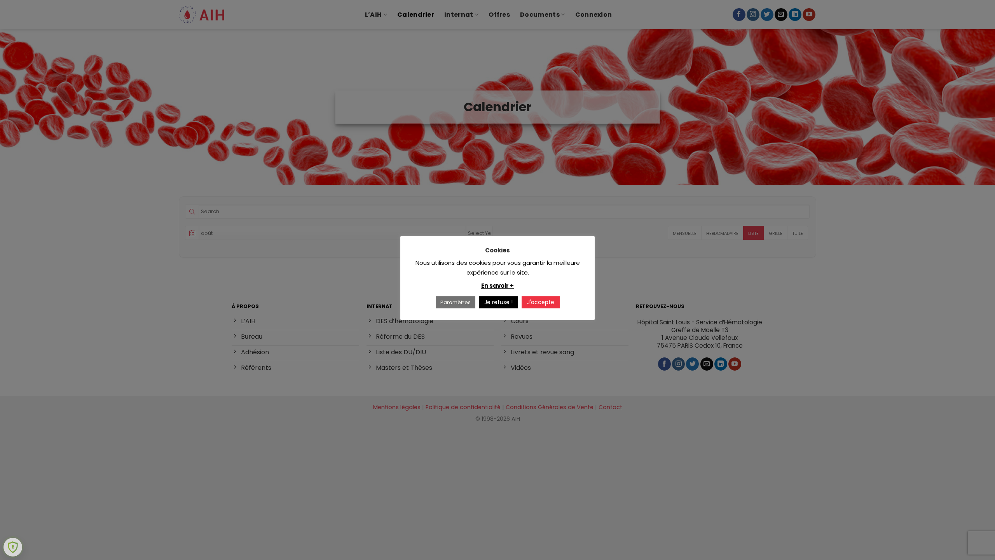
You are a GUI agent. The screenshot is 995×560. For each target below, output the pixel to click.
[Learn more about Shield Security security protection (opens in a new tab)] (13, 547)
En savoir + (497, 286)
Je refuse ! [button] (498, 302)
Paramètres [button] (455, 302)
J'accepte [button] (540, 302)
